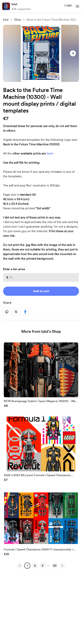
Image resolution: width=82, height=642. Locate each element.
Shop (17, 19)
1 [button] (27, 565)
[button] (77, 6)
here (50, 153)
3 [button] (42, 565)
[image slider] (41, 53)
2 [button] (35, 565)
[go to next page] (62, 566)
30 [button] (54, 565)
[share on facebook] (25, 312)
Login (68, 5)
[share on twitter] (16, 312)
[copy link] (7, 312)
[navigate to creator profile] (6, 6)
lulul (14, 4)
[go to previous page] (20, 566)
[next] (73, 53)
